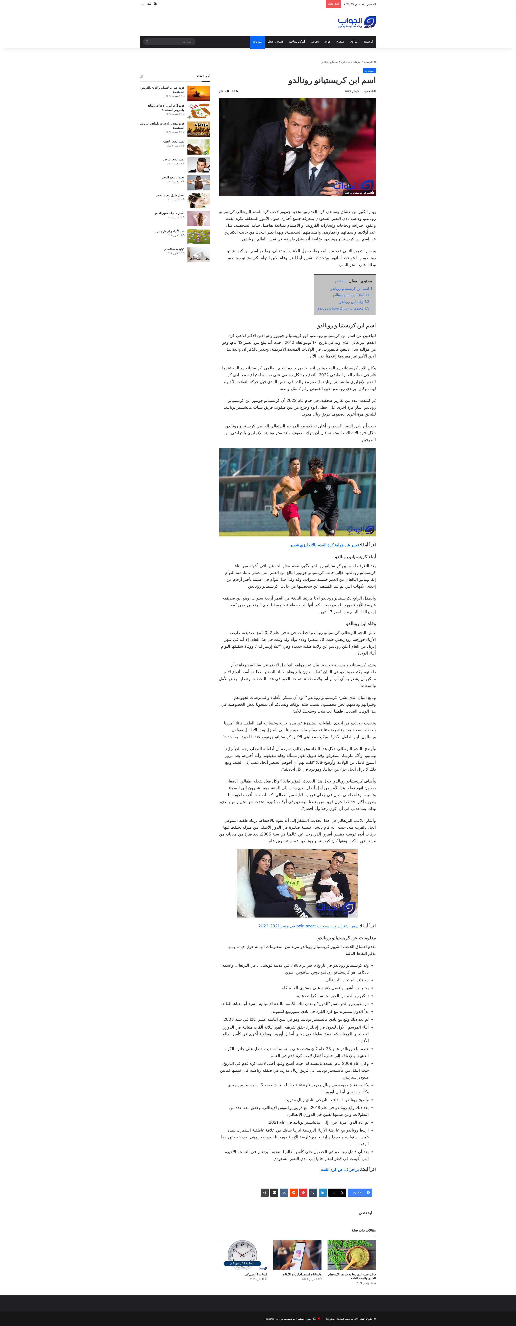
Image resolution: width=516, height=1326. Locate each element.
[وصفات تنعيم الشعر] (198, 182)
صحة (341, 41)
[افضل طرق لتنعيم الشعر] (198, 200)
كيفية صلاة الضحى (173, 249)
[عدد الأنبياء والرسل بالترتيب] (198, 236)
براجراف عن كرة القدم (339, 1169)
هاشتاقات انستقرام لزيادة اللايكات (301, 1274)
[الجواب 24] (357, 22)
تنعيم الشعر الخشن (173, 141)
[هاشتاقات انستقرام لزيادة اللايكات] (297, 1255)
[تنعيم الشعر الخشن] (198, 147)
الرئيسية (368, 41)
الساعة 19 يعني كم (256, 1274)
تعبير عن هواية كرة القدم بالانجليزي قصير (324, 544)
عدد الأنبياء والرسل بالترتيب (168, 231)
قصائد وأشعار (275, 41)
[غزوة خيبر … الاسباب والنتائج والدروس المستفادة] (198, 93)
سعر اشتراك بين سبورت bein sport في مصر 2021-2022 (308, 926)
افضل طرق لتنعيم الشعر (170, 195)
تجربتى (315, 41)
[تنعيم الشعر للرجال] (198, 165)
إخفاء (340, 281)
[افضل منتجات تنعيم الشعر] (198, 218)
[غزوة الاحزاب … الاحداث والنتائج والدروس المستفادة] (198, 111)
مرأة (355, 41)
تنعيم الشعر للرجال (173, 159)
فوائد (327, 41)
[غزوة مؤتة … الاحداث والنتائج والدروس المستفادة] (198, 129)
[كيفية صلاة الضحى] (198, 254)
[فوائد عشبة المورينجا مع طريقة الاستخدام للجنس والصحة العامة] (352, 1255)
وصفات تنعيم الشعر (173, 177)
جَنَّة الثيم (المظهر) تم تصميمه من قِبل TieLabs (290, 1318)
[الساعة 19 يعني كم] (243, 1255)
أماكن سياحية (297, 41)
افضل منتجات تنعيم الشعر (169, 213)
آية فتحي (368, 91)
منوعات (257, 41)
